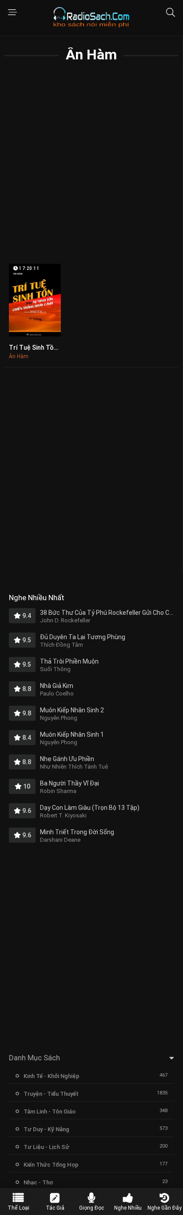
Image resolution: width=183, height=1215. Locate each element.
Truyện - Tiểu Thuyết (51, 1093)
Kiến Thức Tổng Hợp (51, 1164)
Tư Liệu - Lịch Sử (46, 1147)
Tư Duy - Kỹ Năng (46, 1129)
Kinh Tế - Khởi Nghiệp (52, 1076)
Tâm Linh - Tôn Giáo (50, 1111)
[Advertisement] (91, 170)
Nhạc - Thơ (38, 1182)
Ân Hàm (18, 356)
